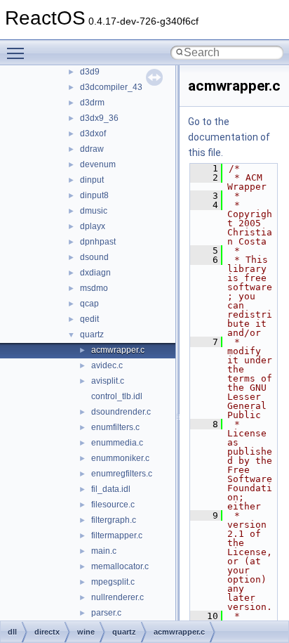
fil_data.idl (110, 489)
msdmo (94, 288)
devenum (98, 164)
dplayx (92, 226)
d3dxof (93, 133)
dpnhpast (98, 242)
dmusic (93, 211)
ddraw (92, 149)
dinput (92, 180)
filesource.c (113, 504)
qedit (89, 319)
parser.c (106, 613)
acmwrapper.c (117, 350)
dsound (94, 257)
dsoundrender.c (121, 412)
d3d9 (90, 72)
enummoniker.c (120, 458)
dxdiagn (95, 273)
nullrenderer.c (117, 597)
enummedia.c (117, 443)
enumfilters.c (115, 427)
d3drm (92, 103)
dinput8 (94, 195)
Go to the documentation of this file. (229, 137)
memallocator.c (120, 566)
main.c (103, 551)
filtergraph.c (113, 520)
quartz (92, 334)
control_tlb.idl (116, 396)
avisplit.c (107, 381)
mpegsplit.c (113, 582)
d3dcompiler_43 (111, 87)
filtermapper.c (116, 535)
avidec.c (107, 365)
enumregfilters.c (121, 474)
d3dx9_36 (99, 118)
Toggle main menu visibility (18, 52)
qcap (89, 303)
